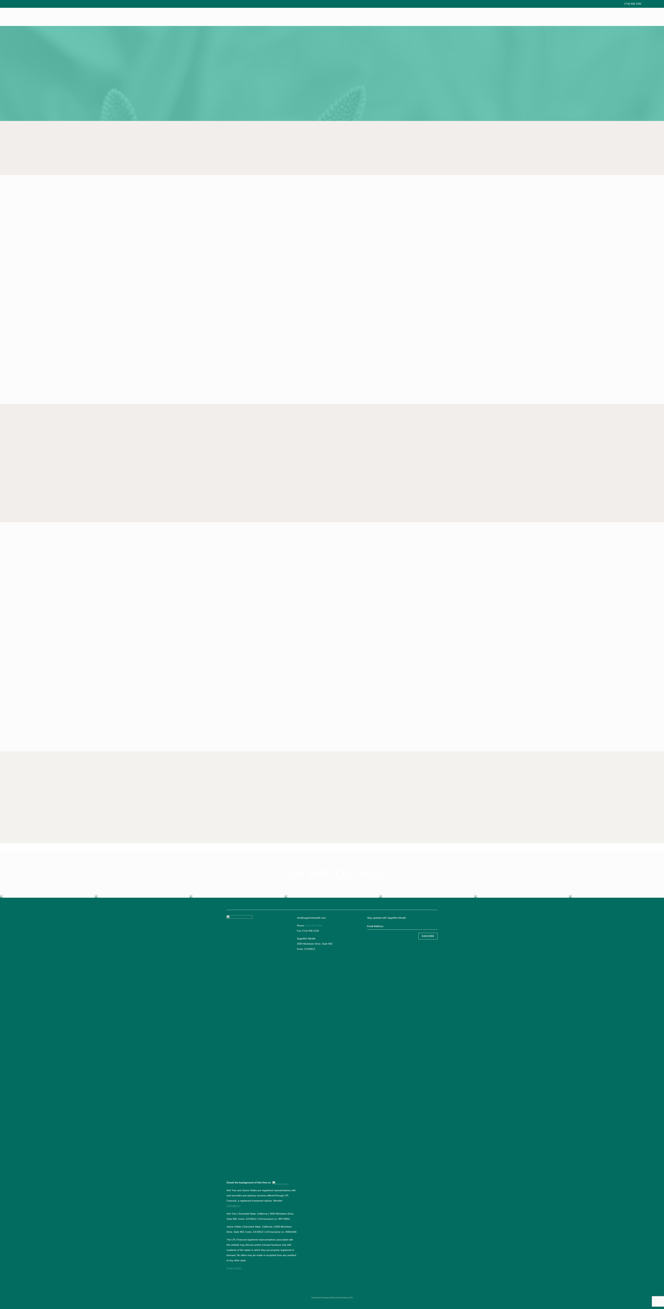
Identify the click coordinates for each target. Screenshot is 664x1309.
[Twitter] (649, 3)
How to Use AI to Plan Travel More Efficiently (304, 796)
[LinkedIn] (654, 3)
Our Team (332, 649)
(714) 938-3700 (632, 3)
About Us (74, 301)
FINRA (230, 1205)
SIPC (237, 1205)
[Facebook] (645, 3)
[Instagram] (659, 3)
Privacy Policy (234, 1268)
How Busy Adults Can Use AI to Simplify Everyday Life (254, 823)
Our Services (332, 510)
